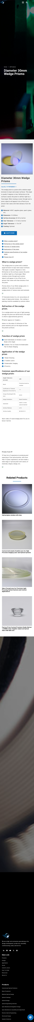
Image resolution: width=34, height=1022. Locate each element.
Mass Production (6, 991)
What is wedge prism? (11, 241)
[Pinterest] (16, 950)
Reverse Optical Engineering (9, 1013)
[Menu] (23, 2)
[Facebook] (7, 950)
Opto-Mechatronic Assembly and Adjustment (13, 1009)
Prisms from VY (9, 257)
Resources (4, 972)
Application (5, 963)
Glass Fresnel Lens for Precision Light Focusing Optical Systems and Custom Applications (14, 590)
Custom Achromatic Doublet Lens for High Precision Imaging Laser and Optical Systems (16, 551)
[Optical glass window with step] (17, 485)
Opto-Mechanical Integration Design (11, 1006)
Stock (3, 965)
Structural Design (6, 1016)
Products (4, 958)
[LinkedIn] (3, 950)
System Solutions (6, 1019)
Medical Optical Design (8, 994)
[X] (13, 950)
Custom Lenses (6, 967)
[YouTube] (10, 950)
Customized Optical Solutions (9, 988)
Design (4, 960)
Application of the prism (11, 249)
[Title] (2, 2)
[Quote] (30, 1017)
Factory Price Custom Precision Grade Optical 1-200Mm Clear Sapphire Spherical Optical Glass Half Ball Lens (16, 628)
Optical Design (6, 1000)
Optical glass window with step (12, 515)
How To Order (5, 970)
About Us (4, 975)
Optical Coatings (6, 997)
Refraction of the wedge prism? (14, 244)
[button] (27, 2)
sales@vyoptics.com (8, 745)
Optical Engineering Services (9, 1003)
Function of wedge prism (12, 246)
